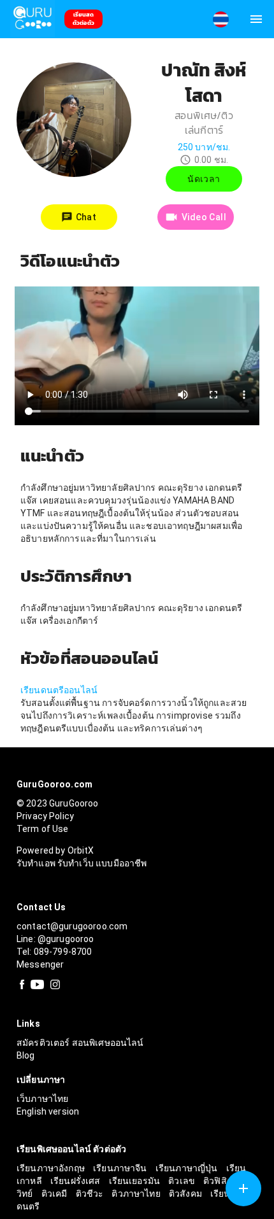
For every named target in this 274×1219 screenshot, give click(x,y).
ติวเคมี (55, 1193)
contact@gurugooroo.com (72, 926)
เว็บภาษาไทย (43, 1099)
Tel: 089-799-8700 (54, 952)
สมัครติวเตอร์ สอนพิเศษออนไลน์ (80, 1043)
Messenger (40, 964)
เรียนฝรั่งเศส (76, 1181)
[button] (220, 19)
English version (48, 1111)
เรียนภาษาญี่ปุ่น (187, 1168)
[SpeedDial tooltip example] (243, 1188)
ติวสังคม (186, 1193)
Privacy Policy (45, 816)
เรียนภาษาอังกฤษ (52, 1168)
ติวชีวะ (91, 1193)
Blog (26, 1055)
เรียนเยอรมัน (135, 1181)
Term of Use (43, 829)
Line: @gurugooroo (55, 939)
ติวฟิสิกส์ (221, 1181)
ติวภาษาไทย (137, 1193)
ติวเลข (182, 1181)
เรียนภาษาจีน (121, 1168)
